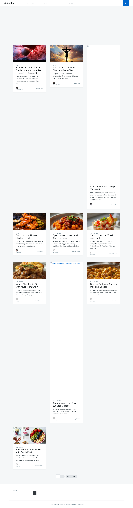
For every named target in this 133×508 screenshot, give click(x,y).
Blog (17, 65)
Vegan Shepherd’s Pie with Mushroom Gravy (27, 285)
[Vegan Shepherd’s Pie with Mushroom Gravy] (29, 270)
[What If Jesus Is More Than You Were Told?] (66, 53)
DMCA (27, 3)
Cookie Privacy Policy (40, 3)
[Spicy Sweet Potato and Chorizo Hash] (66, 221)
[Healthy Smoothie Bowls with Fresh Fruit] (29, 435)
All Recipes (57, 233)
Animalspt (9, 3)
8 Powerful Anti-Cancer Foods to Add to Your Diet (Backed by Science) (29, 70)
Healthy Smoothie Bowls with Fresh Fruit (28, 451)
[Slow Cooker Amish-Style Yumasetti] (103, 113)
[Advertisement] (66, 24)
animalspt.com (19, 89)
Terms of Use (69, 3)
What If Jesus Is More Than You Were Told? (64, 69)
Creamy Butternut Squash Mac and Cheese (103, 285)
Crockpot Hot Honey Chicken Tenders (26, 236)
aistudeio (55, 252)
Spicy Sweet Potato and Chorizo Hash (65, 236)
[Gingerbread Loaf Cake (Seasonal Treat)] (66, 330)
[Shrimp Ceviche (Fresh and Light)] (103, 221)
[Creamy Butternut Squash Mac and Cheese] (103, 270)
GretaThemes (79, 504)
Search (15, 490)
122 (68, 476)
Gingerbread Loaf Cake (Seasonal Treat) (65, 404)
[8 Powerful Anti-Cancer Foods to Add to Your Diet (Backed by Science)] (29, 53)
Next (74, 476)
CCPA (20, 3)
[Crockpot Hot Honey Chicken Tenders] (29, 221)
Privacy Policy (56, 3)
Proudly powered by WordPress (57, 504)
